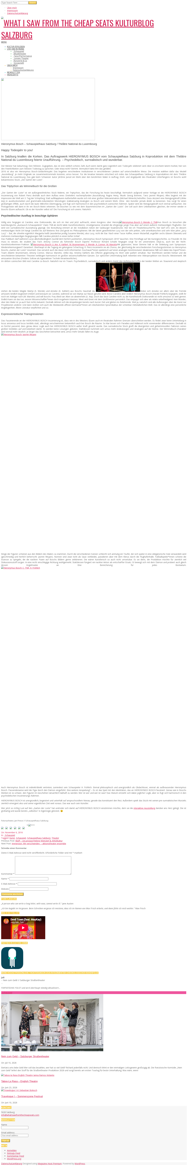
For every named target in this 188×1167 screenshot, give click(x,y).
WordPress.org (14, 1158)
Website (5, 889)
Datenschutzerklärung (11, 1163)
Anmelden (12, 1150)
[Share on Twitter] (7, 828)
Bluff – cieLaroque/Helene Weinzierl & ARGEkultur (39, 840)
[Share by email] (24, 828)
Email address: (8, 1132)
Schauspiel (21, 838)
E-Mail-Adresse (9, 883)
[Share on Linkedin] (20, 828)
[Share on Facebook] (3, 828)
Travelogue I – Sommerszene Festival (22, 1096)
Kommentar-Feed (15, 1156)
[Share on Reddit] (11, 828)
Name (5, 878)
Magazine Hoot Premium (50, 1163)
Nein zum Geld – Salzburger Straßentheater (25, 1056)
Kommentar (7, 873)
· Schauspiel (9, 835)
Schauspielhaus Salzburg (38, 838)
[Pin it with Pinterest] (15, 828)
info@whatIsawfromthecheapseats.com (20, 1115)
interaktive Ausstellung (144, 808)
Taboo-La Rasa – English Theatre (19, 1081)
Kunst (12, 838)
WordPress (80, 1163)
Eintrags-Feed (13, 1153)
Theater (55, 838)
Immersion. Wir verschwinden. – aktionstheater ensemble (39, 843)
